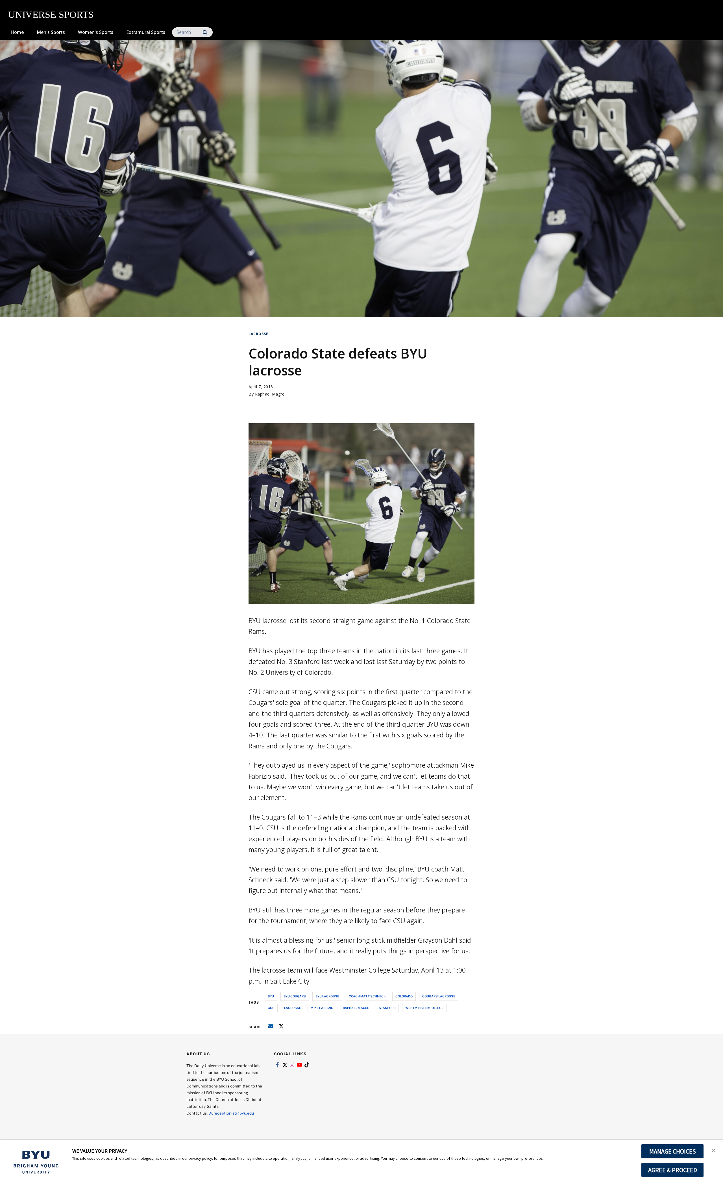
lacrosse (292, 1008)
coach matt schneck (367, 996)
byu (271, 996)
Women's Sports (95, 32)
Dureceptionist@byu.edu (231, 1113)
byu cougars (295, 996)
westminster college (424, 1008)
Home (17, 32)
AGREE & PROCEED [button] (672, 1170)
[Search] (205, 32)
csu (271, 1008)
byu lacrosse (327, 996)
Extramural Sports (145, 32)
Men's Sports (51, 32)
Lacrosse (258, 333)
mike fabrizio (322, 1008)
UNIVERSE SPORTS (51, 14)
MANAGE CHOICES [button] (672, 1151)
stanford (387, 1008)
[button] (713, 1149)
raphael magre (356, 1008)
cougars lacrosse (438, 996)
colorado (404, 996)
